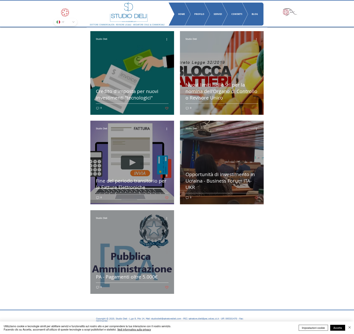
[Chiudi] (349, 327)
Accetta (337, 328)
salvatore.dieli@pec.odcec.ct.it (204, 319)
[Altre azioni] (168, 39)
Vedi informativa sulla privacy (134, 329)
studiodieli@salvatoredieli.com (166, 319)
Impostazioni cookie (313, 328)
